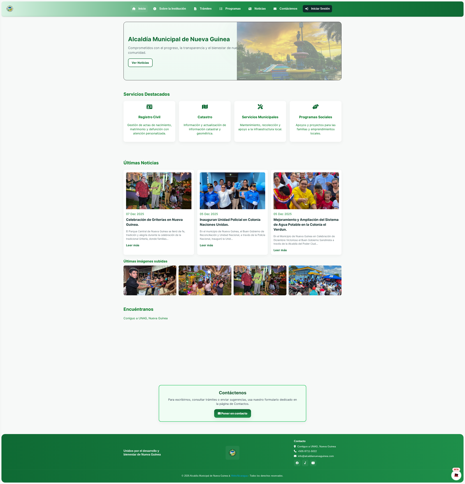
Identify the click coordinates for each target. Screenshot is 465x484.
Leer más (132, 245)
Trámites (206, 8)
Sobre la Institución (172, 8)
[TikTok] (305, 463)
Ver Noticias (140, 62)
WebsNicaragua (239, 475)
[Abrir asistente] (456, 475)
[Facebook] (297, 463)
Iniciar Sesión (320, 8)
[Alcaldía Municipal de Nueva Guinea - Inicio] (10, 9)
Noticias (260, 8)
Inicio (142, 8)
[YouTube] (313, 463)
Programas (233, 8)
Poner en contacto (234, 413)
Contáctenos (288, 8)
